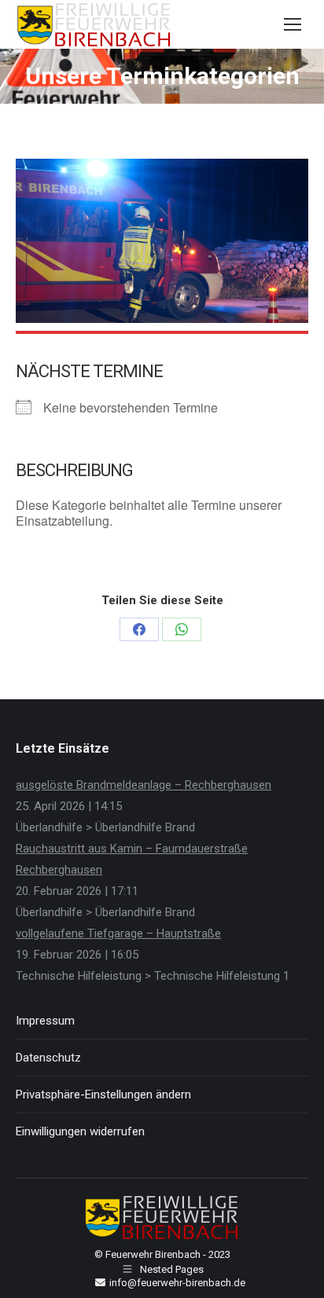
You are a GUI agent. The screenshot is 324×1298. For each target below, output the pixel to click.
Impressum (45, 1021)
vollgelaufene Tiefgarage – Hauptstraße (118, 933)
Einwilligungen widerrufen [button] (80, 1131)
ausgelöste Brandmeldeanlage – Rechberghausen (143, 785)
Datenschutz (48, 1057)
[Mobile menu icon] (292, 24)
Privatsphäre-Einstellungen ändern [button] (103, 1094)
